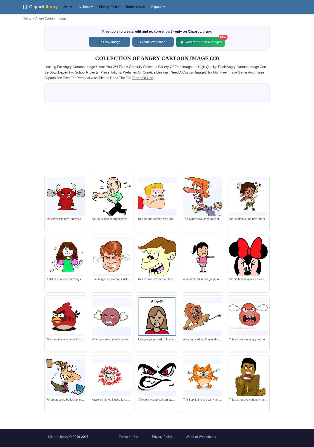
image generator (240, 72)
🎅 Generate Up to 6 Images (202, 40)
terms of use (142, 78)
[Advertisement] (157, 139)
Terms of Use (135, 7)
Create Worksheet (153, 42)
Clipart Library (58, 436)
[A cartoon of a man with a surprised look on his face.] (111, 256)
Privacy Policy (109, 7)
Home (67, 7)
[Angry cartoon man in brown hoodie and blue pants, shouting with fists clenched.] (248, 383)
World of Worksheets (201, 436)
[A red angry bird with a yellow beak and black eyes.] (65, 316)
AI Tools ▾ (86, 7)
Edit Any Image (109, 42)
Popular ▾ (158, 7)
